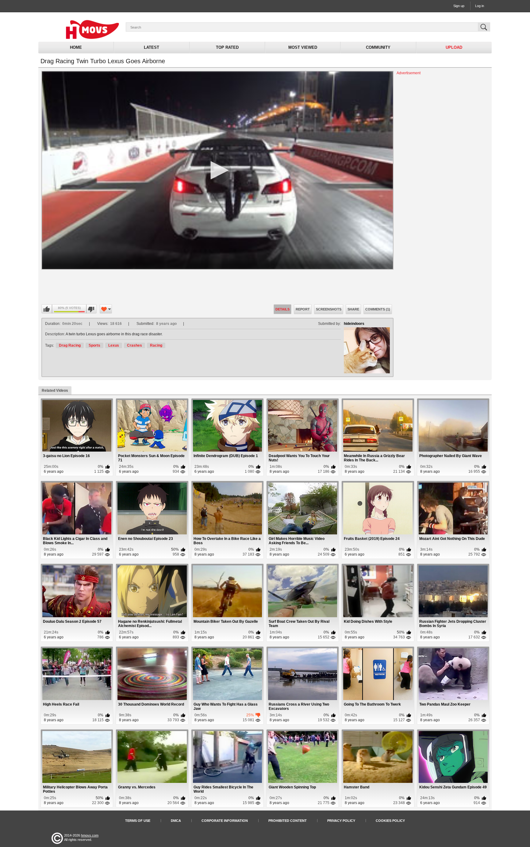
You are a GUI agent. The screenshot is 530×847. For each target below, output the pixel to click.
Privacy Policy (341, 820)
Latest (151, 47)
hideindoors (354, 323)
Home (76, 47)
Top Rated (227, 47)
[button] (217, 170)
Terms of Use (137, 820)
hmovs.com (89, 835)
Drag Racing (70, 345)
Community (378, 47)
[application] (217, 170)
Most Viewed (302, 47)
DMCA (176, 820)
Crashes (134, 345)
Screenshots (328, 309)
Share (353, 309)
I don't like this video (91, 309)
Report (303, 309)
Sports (94, 345)
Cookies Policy (390, 820)
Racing (156, 345)
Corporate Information (225, 820)
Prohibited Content (287, 820)
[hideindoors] (367, 350)
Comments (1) (377, 309)
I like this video (47, 309)
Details (282, 309)
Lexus (113, 345)
